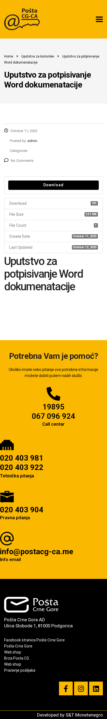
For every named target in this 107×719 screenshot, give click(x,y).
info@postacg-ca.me (36, 551)
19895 (53, 406)
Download (53, 185)
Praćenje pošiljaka (19, 670)
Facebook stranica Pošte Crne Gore (34, 640)
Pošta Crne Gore (18, 646)
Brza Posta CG (16, 658)
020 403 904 (21, 509)
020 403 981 (21, 458)
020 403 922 (21, 467)
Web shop (12, 652)
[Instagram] (81, 688)
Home (8, 56)
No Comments (22, 160)
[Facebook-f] (66, 688)
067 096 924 (53, 416)
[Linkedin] (96, 688)
